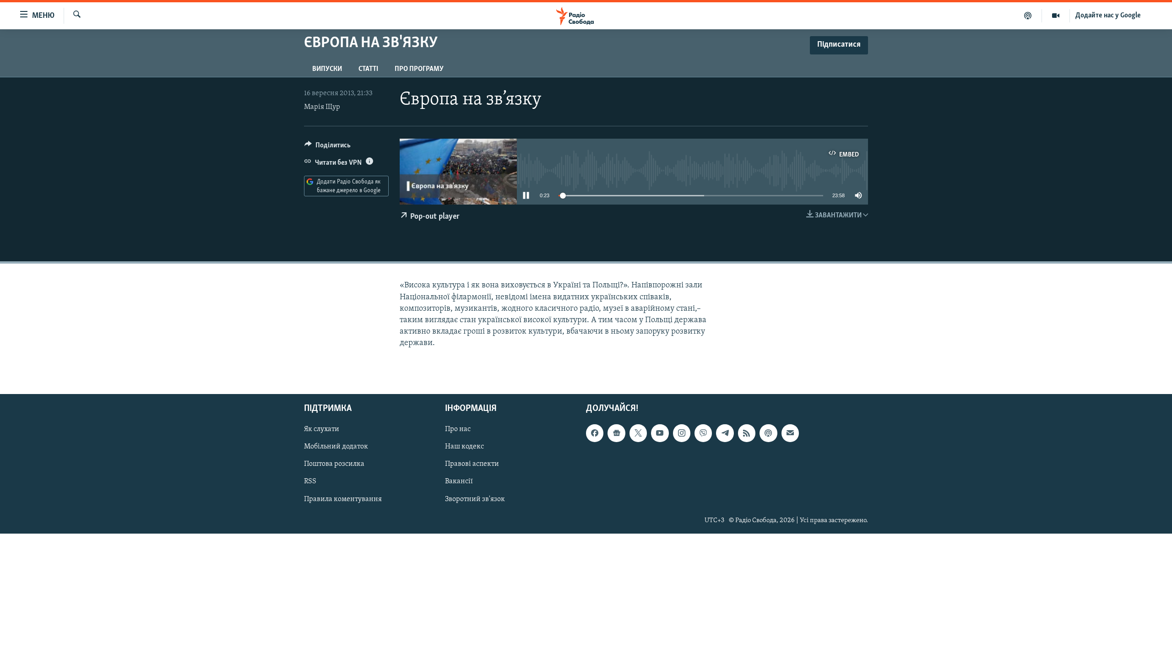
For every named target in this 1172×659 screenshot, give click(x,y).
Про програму (419, 69)
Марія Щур (322, 107)
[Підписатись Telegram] (724, 433)
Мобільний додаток (336, 447)
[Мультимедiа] (1056, 15)
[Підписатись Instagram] (681, 433)
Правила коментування (343, 499)
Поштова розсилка (334, 464)
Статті (368, 69)
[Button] (327, 147)
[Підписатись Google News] (616, 433)
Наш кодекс (464, 447)
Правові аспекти (472, 464)
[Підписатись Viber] (703, 433)
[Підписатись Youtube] (659, 433)
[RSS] (746, 433)
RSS (310, 482)
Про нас (458, 429)
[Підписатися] (790, 433)
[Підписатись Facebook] (594, 433)
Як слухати (321, 429)
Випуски (327, 69)
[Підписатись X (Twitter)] (638, 433)
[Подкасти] (1028, 15)
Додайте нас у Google (1108, 15)
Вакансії (459, 482)
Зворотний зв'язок (475, 499)
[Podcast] (768, 433)
